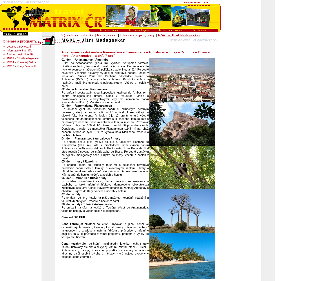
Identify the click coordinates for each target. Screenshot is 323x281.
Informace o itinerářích (20, 50)
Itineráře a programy (137, 35)
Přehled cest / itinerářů (20, 54)
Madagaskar (107, 35)
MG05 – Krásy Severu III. (21, 66)
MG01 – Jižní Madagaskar (179, 35)
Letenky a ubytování (19, 46)
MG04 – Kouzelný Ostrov (21, 62)
